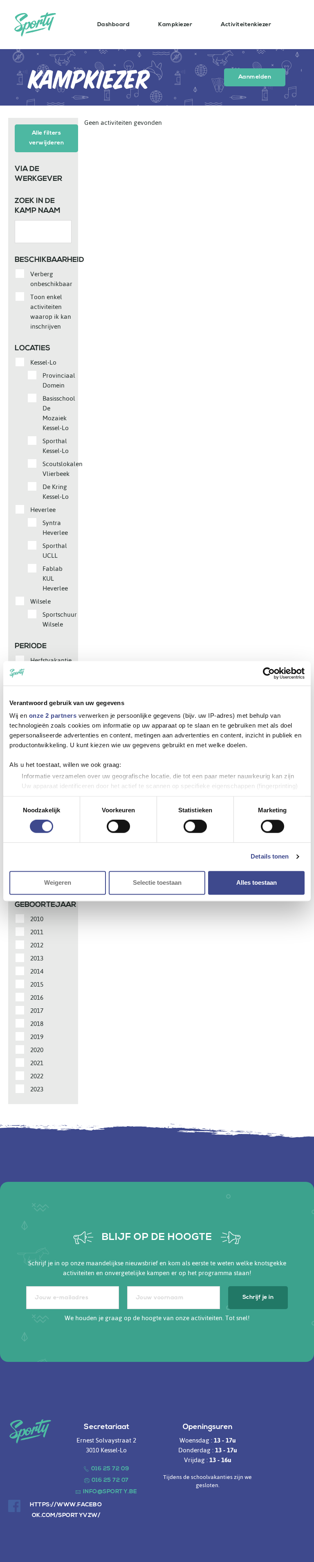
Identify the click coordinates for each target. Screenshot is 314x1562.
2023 (36, 1089)
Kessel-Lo (43, 362)
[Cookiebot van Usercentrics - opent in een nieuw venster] (269, 673)
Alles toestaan (256, 882)
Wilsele (40, 601)
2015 (36, 984)
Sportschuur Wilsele (60, 619)
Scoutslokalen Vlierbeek (63, 469)
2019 (36, 1037)
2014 (36, 971)
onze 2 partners (53, 715)
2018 (36, 1024)
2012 (36, 945)
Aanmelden (254, 77)
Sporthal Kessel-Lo (56, 446)
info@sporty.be (110, 1492)
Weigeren (57, 882)
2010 (36, 919)
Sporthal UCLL (55, 551)
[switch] (118, 826)
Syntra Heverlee (55, 528)
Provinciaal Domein (59, 380)
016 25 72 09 (110, 1469)
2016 (36, 998)
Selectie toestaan (157, 882)
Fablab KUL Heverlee (55, 578)
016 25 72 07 (110, 1480)
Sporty (35, 24)
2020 (36, 1050)
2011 (36, 932)
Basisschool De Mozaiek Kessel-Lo (59, 413)
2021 (36, 1063)
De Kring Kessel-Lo (56, 492)
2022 (36, 1076)
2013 (36, 958)
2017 (36, 1011)
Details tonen (270, 856)
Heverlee (43, 510)
